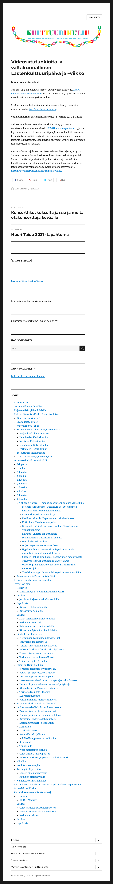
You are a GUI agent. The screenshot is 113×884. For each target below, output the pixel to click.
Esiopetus (22, 464)
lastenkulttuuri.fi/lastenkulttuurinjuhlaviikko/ (36, 170)
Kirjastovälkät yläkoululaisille (30, 410)
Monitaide (25, 726)
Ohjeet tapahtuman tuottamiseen (40, 545)
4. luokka (22, 479)
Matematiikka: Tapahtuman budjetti (42, 537)
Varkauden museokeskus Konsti (37, 657)
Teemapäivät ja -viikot (29, 769)
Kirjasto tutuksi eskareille (33, 607)
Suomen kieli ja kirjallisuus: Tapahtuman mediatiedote (52, 557)
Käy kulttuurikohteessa (29, 634)
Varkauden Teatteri (30, 622)
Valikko (94, 17)
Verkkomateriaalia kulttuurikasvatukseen (39, 707)
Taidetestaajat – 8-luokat (33, 661)
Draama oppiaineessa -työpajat (36, 676)
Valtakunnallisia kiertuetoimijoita (38, 699)
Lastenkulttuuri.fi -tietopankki (36, 722)
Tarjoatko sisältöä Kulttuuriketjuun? (37, 703)
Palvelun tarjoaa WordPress (38, 876)
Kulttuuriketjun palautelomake (28, 376)
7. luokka (21, 491)
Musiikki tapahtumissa (34, 541)
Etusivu (15, 840)
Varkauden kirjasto (29, 815)
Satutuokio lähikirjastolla (33, 641)
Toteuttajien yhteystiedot (31, 452)
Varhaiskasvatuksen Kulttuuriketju (33, 792)
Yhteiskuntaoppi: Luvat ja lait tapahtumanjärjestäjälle (51, 572)
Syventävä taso (22, 584)
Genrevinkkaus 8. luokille (28, 406)
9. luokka (22, 499)
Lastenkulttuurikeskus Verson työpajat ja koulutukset (48, 680)
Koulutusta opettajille (29, 765)
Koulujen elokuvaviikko (32, 776)
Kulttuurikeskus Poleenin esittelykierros (41, 649)
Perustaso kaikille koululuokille (31, 460)
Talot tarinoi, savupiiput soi (34, 753)
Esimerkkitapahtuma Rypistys (38, 514)
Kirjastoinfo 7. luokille (31, 611)
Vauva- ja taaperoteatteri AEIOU (37, 672)
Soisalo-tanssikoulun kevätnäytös (38, 645)
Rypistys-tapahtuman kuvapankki (33, 580)
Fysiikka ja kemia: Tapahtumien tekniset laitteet (49, 518)
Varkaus (21, 614)
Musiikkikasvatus (29, 730)
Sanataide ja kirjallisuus (32, 734)
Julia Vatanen (21, 189)
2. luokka (22, 472)
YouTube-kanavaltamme (42, 109)
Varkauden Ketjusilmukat (33, 449)
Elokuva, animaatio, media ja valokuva (40, 715)
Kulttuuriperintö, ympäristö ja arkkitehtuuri (43, 757)
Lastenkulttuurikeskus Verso (27, 281)
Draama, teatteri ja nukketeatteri (37, 711)
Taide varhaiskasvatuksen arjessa (37, 807)
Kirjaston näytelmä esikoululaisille (38, 630)
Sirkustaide (25, 742)
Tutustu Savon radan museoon (36, 653)
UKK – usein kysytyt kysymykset (35, 456)
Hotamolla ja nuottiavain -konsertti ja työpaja (44, 684)
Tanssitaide (25, 746)
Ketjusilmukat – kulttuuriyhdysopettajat (39, 429)
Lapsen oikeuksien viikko (33, 773)
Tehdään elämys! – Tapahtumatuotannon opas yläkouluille (51, 503)
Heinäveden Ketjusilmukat (34, 437)
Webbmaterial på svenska (33, 749)
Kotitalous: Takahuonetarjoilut (39, 522)
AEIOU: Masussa (28, 800)
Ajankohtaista (21, 402)
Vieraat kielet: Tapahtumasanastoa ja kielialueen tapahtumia (47, 784)
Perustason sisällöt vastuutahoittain (36, 576)
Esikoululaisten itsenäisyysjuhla (36, 626)
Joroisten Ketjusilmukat (32, 441)
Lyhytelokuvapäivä (29, 695)
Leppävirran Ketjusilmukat (34, 445)
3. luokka (21, 476)
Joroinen (21, 595)
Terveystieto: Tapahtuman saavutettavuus (45, 560)
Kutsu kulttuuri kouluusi (30, 665)
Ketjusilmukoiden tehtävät (34, 433)
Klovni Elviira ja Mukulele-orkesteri (39, 688)
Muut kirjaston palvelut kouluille (37, 618)
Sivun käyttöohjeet (27, 422)
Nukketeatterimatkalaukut (31, 780)
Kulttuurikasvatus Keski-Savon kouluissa (36, 414)
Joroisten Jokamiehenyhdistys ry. (37, 668)
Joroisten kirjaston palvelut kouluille (39, 599)
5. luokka (22, 483)
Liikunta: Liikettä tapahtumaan (39, 533)
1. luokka (21, 468)
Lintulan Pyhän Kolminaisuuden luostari (41, 591)
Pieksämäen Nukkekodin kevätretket (39, 638)
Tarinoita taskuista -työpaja (34, 692)
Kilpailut (21, 761)
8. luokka (22, 495)
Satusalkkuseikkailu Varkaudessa (37, 811)
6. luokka (22, 487)
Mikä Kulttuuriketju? (28, 418)
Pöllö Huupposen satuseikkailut (39, 738)
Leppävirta (22, 603)
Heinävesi (22, 587)
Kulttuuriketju (17, 876)
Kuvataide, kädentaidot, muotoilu (37, 719)
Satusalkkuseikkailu (25, 788)
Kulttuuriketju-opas (28, 425)
